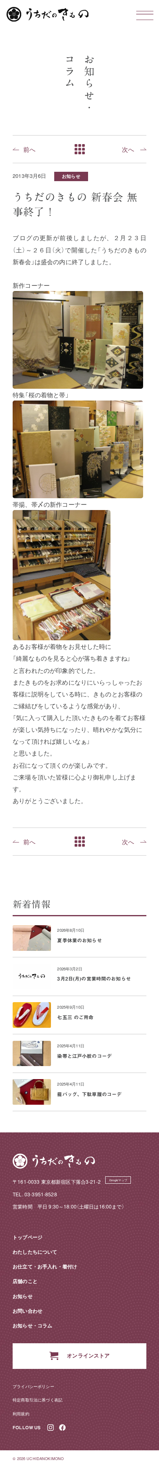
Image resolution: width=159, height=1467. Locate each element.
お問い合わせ (27, 1310)
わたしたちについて (35, 1251)
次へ (128, 149)
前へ (29, 149)
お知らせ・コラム (32, 1325)
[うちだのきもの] (48, 14)
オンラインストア (88, 1355)
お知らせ (71, 176)
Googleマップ (118, 1180)
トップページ (27, 1237)
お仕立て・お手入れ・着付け (45, 1266)
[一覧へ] (79, 149)
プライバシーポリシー (33, 1386)
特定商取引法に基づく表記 (37, 1400)
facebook (62, 1427)
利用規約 (21, 1413)
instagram (50, 1427)
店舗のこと (25, 1281)
